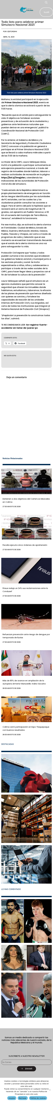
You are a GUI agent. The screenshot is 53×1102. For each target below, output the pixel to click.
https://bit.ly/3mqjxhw (13, 177)
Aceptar (11, 1098)
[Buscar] (48, 12)
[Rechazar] (49, 1090)
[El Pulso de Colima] (26, 9)
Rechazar (22, 1098)
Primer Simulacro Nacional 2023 (21, 102)
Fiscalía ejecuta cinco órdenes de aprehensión (25, 545)
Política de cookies (38, 1098)
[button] (3, 9)
